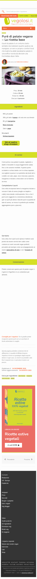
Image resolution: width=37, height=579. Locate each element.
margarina (11, 121)
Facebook (5, 564)
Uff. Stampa (6, 480)
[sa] (3, 11)
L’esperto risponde (8, 541)
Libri (3, 549)
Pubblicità (5, 483)
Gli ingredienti (6, 524)
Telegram (22, 562)
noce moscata (6, 378)
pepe (9, 128)
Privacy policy (29, 564)
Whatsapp (14, 562)
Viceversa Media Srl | (27, 572)
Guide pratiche (7, 521)
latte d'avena (22, 376)
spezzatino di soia (12, 250)
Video (4, 518)
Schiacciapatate (8, 136)
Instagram (30, 562)
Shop (3, 552)
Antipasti (5, 492)
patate (12, 378)
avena (15, 117)
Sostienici (19, 564)
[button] (13, 445)
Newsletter (6, 562)
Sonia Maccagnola (22, 62)
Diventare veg (6, 526)
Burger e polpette (7, 501)
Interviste (5, 547)
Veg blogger (6, 506)
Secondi (4, 498)
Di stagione (5, 532)
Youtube (12, 564)
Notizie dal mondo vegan (10, 544)
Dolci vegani (6, 503)
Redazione (5, 478)
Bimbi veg (5, 529)
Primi (3, 495)
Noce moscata (8, 125)
